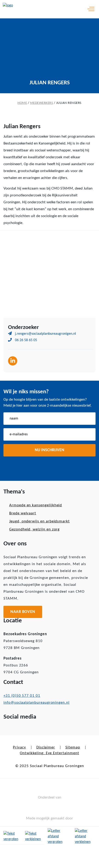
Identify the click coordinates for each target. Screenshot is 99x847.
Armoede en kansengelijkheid (35, 505)
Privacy (19, 747)
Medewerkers (41, 103)
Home (22, 103)
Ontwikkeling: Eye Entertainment (49, 753)
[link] (11, 836)
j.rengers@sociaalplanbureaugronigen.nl (45, 334)
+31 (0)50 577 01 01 (21, 696)
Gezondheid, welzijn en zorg (34, 529)
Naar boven (22, 612)
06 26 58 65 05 (25, 340)
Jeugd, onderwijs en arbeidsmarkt (39, 521)
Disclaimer (45, 747)
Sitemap (72, 747)
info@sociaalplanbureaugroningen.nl (36, 703)
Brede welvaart (22, 513)
